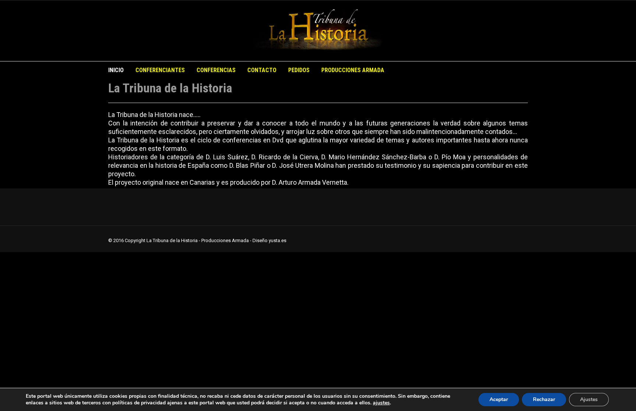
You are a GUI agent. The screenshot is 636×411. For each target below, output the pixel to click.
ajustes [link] (381, 402)
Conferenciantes (160, 70)
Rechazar (544, 399)
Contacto (261, 70)
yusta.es (277, 240)
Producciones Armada (352, 70)
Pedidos (299, 70)
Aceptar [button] (499, 399)
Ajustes (589, 399)
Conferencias (216, 70)
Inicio (116, 70)
